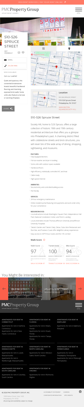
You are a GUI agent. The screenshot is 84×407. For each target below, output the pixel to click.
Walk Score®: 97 (38, 263)
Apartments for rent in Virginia (39, 370)
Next (80, 288)
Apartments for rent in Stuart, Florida (40, 332)
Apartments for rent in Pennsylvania (67, 348)
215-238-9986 (12, 66)
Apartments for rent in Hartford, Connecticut (13, 327)
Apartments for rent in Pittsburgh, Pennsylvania (69, 359)
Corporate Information (52, 395)
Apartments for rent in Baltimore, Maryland (69, 327)
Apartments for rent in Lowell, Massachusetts (12, 354)
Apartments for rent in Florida (39, 321)
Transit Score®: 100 (56, 263)
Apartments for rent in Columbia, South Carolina (13, 376)
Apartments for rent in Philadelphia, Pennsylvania (66, 354)
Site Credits (68, 395)
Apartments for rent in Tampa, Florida (40, 337)
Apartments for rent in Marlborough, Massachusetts (12, 359)
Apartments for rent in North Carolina (39, 348)
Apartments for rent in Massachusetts (12, 348)
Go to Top (77, 401)
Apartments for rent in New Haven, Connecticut (12, 332)
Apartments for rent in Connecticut (12, 321)
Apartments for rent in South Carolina (12, 370)
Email (10, 60)
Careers (66, 392)
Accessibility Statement (52, 392)
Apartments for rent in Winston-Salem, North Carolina (40, 354)
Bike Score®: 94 (72, 263)
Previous (4, 288)
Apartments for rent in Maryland (67, 321)
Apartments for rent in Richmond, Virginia (41, 376)
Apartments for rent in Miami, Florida (40, 327)
